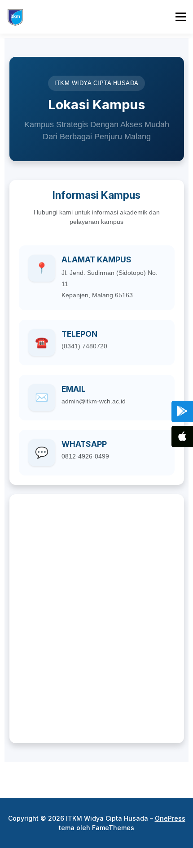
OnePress (170, 818)
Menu (181, 17)
